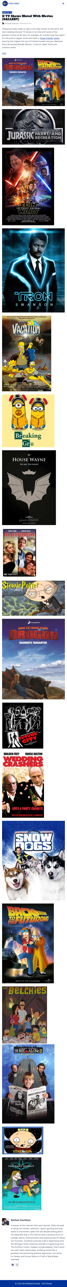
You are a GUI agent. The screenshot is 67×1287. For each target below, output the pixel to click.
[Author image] (3, 23)
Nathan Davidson (12, 23)
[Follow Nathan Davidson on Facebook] (13, 1265)
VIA (4, 53)
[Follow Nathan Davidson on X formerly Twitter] (17, 1265)
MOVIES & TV (7, 12)
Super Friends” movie (49, 38)
